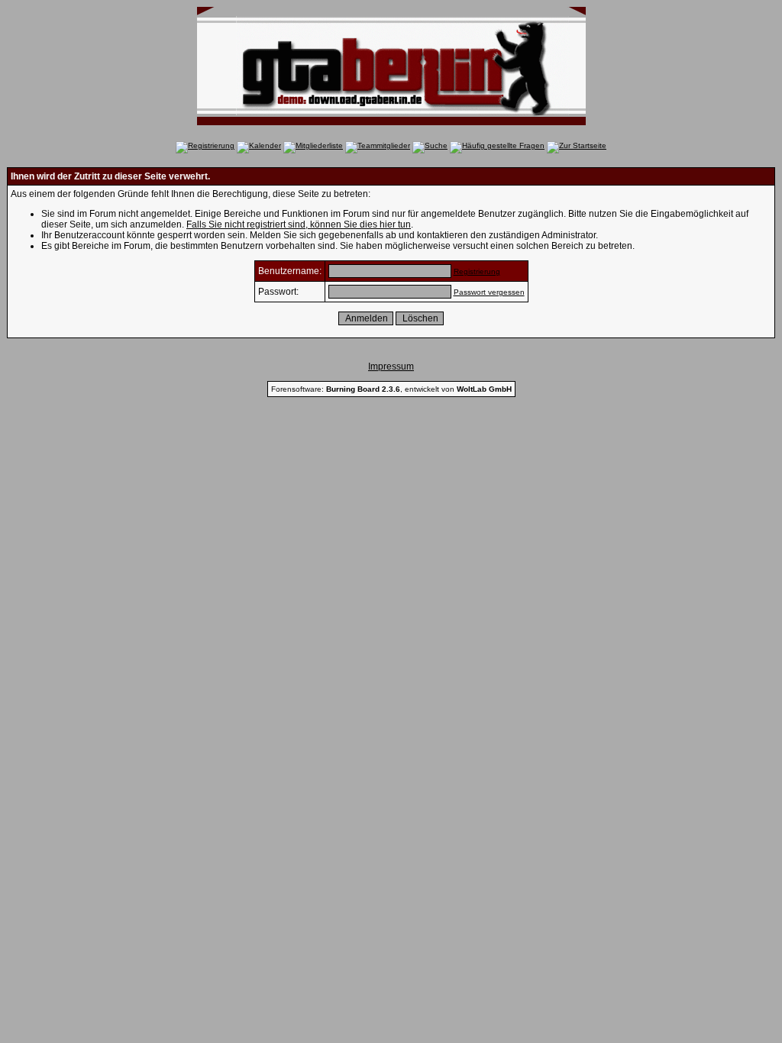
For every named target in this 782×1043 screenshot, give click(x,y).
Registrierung (477, 271)
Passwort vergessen (489, 292)
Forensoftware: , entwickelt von (391, 389)
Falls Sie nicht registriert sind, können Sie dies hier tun (298, 224)
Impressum (391, 366)
